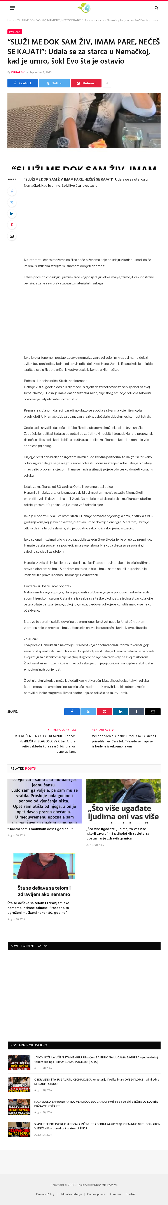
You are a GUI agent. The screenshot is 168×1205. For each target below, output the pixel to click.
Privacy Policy (45, 1194)
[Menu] (12, 8)
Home (11, 20)
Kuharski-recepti (105, 1185)
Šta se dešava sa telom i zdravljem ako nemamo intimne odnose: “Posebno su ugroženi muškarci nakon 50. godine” (38, 908)
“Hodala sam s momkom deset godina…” (40, 829)
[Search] (156, 8)
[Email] (11, 236)
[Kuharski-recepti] (84, 8)
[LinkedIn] (11, 213)
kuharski (18, 72)
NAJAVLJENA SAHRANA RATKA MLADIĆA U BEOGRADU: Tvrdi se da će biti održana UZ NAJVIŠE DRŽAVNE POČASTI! (96, 1104)
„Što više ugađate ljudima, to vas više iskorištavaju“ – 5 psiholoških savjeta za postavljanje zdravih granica (117, 834)
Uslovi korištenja (71, 1194)
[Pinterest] (11, 224)
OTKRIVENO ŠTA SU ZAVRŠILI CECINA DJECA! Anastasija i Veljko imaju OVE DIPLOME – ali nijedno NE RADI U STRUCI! (96, 1082)
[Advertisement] (94, 224)
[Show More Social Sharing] (107, 83)
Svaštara (14, 31)
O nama (115, 1194)
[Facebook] (11, 191)
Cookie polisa (96, 1194)
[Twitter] (11, 202)
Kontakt (131, 1194)
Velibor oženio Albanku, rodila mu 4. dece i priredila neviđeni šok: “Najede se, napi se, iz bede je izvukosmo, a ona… (124, 741)
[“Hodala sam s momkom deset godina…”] (44, 801)
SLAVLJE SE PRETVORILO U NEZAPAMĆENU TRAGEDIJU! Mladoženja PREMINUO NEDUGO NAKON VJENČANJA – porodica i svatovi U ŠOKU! (97, 1126)
